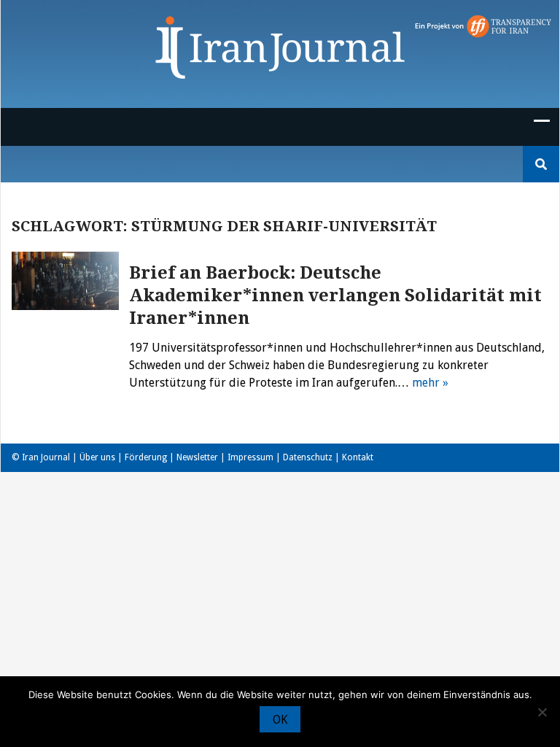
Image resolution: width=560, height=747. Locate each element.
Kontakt (357, 457)
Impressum (250, 457)
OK (280, 720)
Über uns (97, 457)
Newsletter (197, 457)
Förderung (146, 457)
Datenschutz (307, 457)
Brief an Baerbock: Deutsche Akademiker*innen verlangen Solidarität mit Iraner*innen (335, 295)
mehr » (430, 383)
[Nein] (541, 712)
